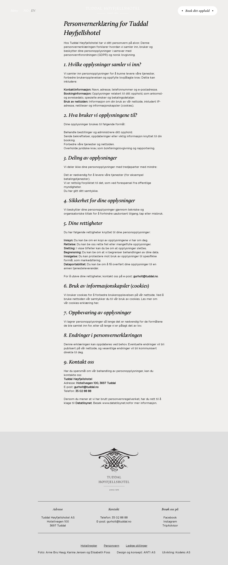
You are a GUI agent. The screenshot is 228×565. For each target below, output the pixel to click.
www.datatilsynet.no (115, 403)
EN (33, 11)
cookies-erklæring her (83, 303)
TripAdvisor (170, 525)
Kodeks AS (182, 552)
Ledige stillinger (136, 545)
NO (26, 11)
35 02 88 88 (120, 517)
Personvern (111, 545)
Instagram (170, 521)
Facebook (170, 517)
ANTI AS (149, 552)
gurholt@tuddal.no (119, 521)
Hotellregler (89, 545)
